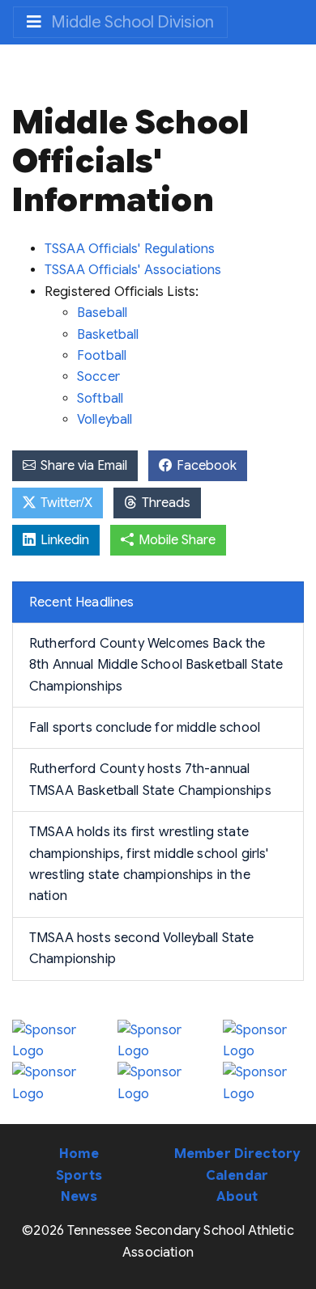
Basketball (108, 335)
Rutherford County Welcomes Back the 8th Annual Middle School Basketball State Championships (156, 665)
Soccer (98, 377)
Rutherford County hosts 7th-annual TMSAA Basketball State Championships (150, 779)
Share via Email (82, 466)
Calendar (237, 1176)
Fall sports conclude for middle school (144, 728)
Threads (164, 503)
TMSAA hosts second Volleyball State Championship (141, 948)
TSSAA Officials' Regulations (130, 249)
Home (79, 1154)
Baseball (102, 313)
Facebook (205, 466)
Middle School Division (131, 22)
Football (101, 356)
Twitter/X (64, 503)
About (237, 1197)
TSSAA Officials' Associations (133, 270)
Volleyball (105, 420)
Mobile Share (175, 540)
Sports (79, 1176)
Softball (100, 399)
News (79, 1197)
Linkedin (63, 540)
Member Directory (237, 1154)
